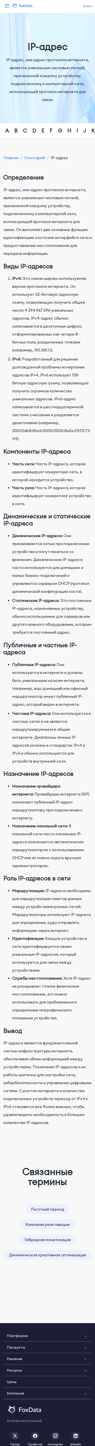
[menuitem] (47, 1336)
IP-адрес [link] (59, 157)
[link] (10, 157)
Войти (87, 6)
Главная (10, 157)
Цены (11, 1381)
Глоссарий (34, 157)
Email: (24, 1421)
